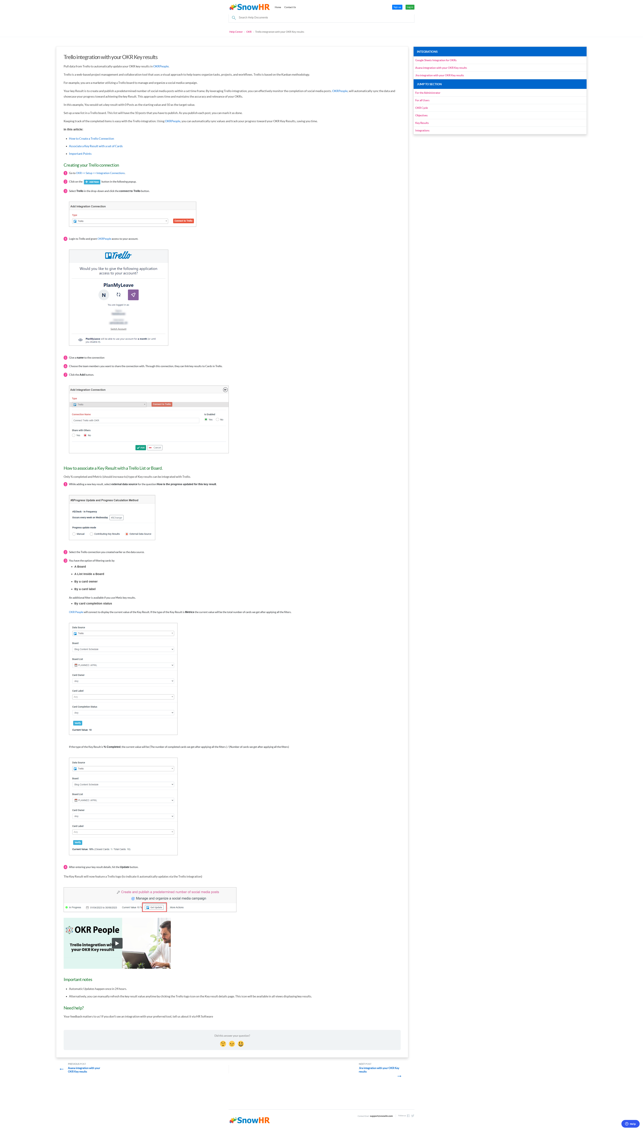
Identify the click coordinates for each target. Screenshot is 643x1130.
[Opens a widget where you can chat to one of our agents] (630, 1124)
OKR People (76, 612)
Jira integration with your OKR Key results (439, 75)
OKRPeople (161, 66)
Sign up (397, 7)
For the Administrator (427, 92)
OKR (249, 31)
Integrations (422, 130)
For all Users (422, 100)
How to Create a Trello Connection (91, 138)
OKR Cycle (421, 107)
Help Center (236, 31)
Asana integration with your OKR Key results (441, 67)
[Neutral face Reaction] (232, 1043)
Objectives (421, 115)
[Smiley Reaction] (241, 1043)
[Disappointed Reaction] (223, 1043)
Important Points (80, 153)
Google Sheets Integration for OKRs (436, 60)
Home (278, 7)
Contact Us (290, 7)
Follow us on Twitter (412, 1115)
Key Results (422, 122)
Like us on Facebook (408, 1115)
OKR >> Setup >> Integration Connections (100, 173)
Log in (410, 7)
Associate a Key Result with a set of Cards (96, 146)
